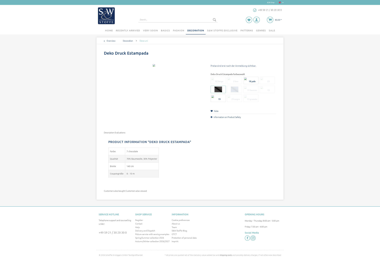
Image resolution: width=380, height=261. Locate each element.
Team (174, 227)
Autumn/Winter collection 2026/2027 (152, 241)
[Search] (214, 20)
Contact (138, 223)
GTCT (174, 234)
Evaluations (120, 132)
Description (109, 132)
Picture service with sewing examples (152, 234)
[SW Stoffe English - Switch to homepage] (106, 15)
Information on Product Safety (227, 117)
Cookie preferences (181, 220)
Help (137, 227)
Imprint (175, 241)
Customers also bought (114, 190)
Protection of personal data (184, 237)
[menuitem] (178, 21)
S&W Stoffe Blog (179, 230)
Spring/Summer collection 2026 (149, 237)
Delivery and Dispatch (145, 230)
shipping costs (226, 255)
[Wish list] (249, 20)
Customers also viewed (136, 190)
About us (176, 223)
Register (139, 220)
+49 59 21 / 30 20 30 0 (113, 232)
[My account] (256, 20)
